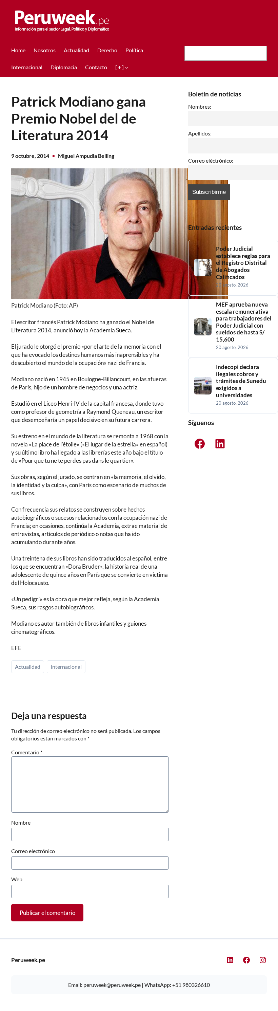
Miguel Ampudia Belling (86, 155)
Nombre (21, 822)
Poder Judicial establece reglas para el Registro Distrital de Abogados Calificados (243, 262)
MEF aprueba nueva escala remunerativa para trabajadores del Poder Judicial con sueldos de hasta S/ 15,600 (244, 322)
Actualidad (27, 666)
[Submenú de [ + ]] (126, 67)
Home (18, 50)
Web (16, 879)
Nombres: (199, 107)
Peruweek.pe (28, 959)
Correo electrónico (33, 851)
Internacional (66, 666)
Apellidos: (200, 133)
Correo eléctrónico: (210, 161)
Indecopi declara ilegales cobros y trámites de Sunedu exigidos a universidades (241, 381)
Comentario (26, 752)
